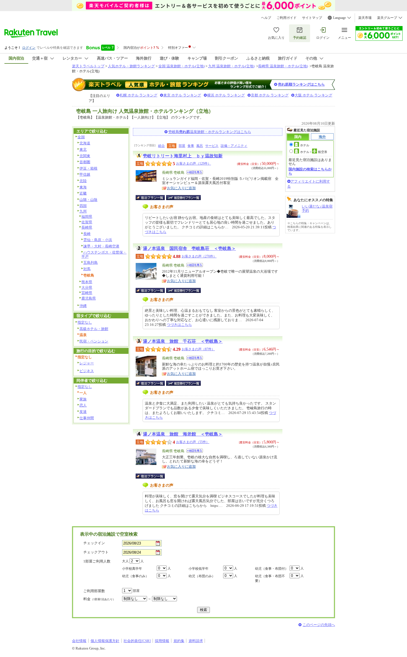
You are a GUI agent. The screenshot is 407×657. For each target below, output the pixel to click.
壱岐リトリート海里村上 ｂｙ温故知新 (183, 156)
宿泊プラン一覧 (153, 197)
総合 (161, 146)
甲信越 (84, 174)
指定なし (85, 322)
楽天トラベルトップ (88, 66)
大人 (125, 561)
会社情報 (79, 641)
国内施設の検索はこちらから (310, 171)
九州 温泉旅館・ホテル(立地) (231, 66)
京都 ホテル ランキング (269, 95)
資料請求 (196, 641)
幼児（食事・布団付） (271, 569)
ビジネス (86, 371)
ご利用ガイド (287, 18)
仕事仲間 (86, 418)
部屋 (182, 146)
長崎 (87, 234)
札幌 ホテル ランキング (138, 95)
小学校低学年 (198, 569)
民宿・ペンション (93, 341)
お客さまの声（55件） (192, 442)
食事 (190, 146)
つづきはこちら (179, 325)
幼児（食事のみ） (135, 576)
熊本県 (86, 282)
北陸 (83, 181)
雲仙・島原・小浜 (97, 240)
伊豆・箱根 (88, 168)
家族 (83, 399)
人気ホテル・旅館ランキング (131, 66)
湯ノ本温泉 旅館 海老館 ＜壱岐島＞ (183, 434)
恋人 (83, 405)
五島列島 (90, 262)
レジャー (86, 363)
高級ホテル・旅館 (93, 329)
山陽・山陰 (88, 200)
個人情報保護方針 (105, 641)
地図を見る (194, 172)
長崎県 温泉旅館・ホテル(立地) (283, 66)
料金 (99, 599)
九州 (83, 211)
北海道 (84, 143)
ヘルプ (266, 18)
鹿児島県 (88, 298)
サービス (211, 146)
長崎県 (86, 227)
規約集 (179, 641)
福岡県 (86, 216)
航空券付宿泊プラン (183, 197)
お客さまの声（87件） (198, 349)
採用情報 (162, 641)
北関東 (84, 156)
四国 (83, 206)
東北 (83, 149)
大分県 (86, 287)
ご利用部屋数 (94, 591)
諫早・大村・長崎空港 (101, 246)
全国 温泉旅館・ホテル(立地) (181, 66)
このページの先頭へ (319, 625)
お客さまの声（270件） (199, 256)
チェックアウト (96, 552)
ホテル (304, 145)
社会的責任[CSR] (137, 641)
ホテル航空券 (313, 152)
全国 (81, 137)
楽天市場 (365, 18)
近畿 (83, 193)
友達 (83, 412)
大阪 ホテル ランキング (313, 95)
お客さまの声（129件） (193, 163)
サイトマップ (312, 18)
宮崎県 (86, 293)
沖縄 (83, 306)
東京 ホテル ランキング (182, 95)
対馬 (87, 269)
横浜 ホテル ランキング (226, 95)
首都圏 (84, 162)
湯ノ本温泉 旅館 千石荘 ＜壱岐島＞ (183, 341)
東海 (83, 187)
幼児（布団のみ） (202, 576)
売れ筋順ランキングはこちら (301, 84)
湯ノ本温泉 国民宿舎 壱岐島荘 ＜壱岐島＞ (189, 248)
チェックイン (94, 543)
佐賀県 (86, 222)
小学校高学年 (132, 569)
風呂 (199, 146)
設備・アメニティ (234, 146)
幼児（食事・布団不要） (270, 578)
